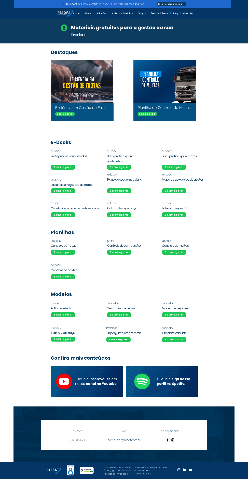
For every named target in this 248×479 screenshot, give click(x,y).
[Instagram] (173, 440)
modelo (56, 303)
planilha (56, 241)
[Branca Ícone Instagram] (179, 470)
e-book (112, 174)
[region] (81, 96)
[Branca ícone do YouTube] (190, 470)
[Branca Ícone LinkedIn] (184, 470)
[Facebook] (168, 440)
